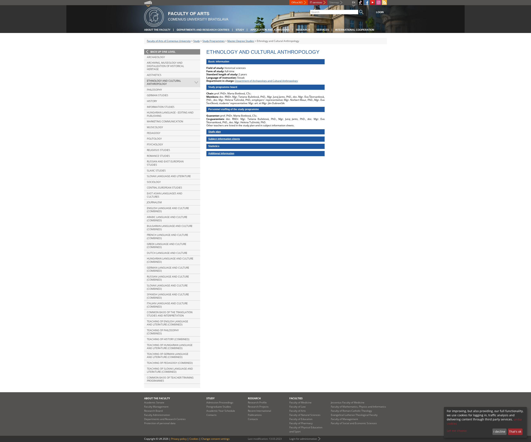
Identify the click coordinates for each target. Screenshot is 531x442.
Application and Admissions (270, 29)
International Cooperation (354, 29)
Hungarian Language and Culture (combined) (170, 260)
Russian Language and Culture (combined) (168, 278)
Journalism (154, 202)
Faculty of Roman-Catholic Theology (351, 411)
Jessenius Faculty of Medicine (347, 402)
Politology (154, 138)
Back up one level (162, 52)
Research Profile (257, 402)
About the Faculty (157, 29)
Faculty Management (156, 406)
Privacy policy (179, 439)
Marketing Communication (165, 121)
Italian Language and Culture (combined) (167, 305)
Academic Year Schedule (220, 411)
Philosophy (154, 89)
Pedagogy (153, 133)
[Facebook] (366, 2)
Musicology (155, 127)
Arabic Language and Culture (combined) (167, 218)
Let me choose (457, 431)
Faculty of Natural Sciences (304, 415)
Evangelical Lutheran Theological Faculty (354, 415)
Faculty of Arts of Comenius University (169, 41)
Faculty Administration (157, 415)
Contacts (211, 415)
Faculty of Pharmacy (301, 423)
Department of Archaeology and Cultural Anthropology (266, 81)
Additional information (221, 153)
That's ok (515, 431)
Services (322, 29)
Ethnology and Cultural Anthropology (164, 82)
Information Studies (160, 107)
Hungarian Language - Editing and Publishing (170, 114)
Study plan (214, 131)
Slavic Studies (156, 170)
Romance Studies (158, 156)
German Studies (157, 95)
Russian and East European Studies (165, 163)
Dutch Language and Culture (167, 253)
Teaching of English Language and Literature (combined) (167, 323)
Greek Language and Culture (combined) (166, 245)
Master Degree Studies (240, 41)
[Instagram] (378, 2)
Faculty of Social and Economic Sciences (354, 423)
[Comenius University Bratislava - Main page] (154, 16)
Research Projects (258, 406)
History (152, 101)
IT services (316, 2)
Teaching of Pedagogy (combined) (170, 363)
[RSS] (384, 2)
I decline (499, 431)
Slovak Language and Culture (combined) (167, 287)
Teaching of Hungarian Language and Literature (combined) (169, 346)
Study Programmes (213, 41)
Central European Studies (164, 187)
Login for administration (303, 439)
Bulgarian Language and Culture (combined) (169, 227)
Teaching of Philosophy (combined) (163, 332)
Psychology (155, 144)
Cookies (194, 439)
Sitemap (334, 2)
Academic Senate (154, 402)
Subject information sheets (224, 139)
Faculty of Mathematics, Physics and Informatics (358, 406)
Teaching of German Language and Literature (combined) (167, 355)
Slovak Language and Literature (169, 176)
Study (240, 29)
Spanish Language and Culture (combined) (168, 296)
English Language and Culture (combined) (168, 209)
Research (303, 29)
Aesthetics (154, 75)
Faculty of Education (300, 419)
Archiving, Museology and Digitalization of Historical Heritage (165, 66)
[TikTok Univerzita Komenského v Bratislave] (360, 2)
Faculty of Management (344, 419)
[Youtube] (372, 2)
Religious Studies (158, 150)
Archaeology (156, 57)
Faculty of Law (297, 406)
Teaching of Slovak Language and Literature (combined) (170, 370)
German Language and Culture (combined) (168, 269)
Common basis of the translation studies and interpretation (169, 313)
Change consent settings (215, 439)
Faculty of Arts (297, 411)
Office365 (297, 2)
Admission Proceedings (219, 402)
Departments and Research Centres (203, 29)
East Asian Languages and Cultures (164, 195)
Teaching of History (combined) (168, 339)
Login (380, 12)
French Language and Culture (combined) (167, 236)
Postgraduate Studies (218, 406)
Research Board (153, 411)
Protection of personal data (159, 423)
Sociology (154, 182)
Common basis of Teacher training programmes (170, 379)
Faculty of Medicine (300, 402)
